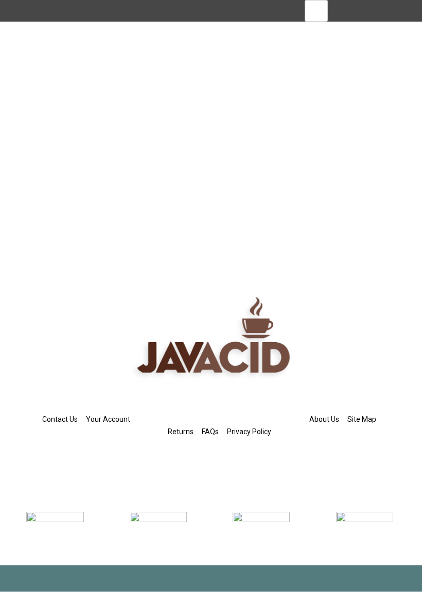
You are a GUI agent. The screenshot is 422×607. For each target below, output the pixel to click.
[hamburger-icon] (316, 11)
